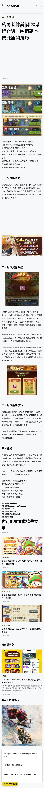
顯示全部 (5, 532)
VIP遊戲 (4, 676)
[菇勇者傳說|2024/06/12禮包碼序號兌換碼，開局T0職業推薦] (22, 546)
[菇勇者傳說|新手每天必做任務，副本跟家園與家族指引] (22, 613)
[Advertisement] (22, 61)
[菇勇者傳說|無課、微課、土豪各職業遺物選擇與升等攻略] (22, 579)
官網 (11, 517)
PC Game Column (31, 774)
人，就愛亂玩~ (13, 5)
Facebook (13, 509)
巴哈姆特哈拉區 (15, 514)
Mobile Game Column (13, 774)
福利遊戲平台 (17, 765)
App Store (24, 506)
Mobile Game (6, 591)
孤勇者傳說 (10, 17)
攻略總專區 (13, 503)
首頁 (3, 17)
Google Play (14, 506)
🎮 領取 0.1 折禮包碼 (10, 784)
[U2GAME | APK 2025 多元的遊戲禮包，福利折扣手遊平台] (22, 661)
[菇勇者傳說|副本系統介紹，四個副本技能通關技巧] (22, 99)
